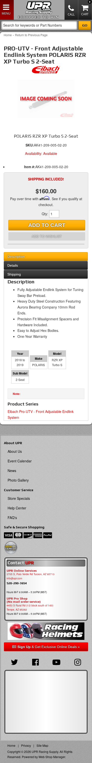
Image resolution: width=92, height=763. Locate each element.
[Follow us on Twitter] (14, 661)
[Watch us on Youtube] (56, 661)
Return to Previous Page (31, 35)
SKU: (30, 145)
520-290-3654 (17, 583)
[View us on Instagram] (77, 661)
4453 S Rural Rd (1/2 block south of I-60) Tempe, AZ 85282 (30, 607)
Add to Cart (46, 225)
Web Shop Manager (52, 757)
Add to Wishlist (47, 236)
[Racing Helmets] (46, 631)
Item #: (29, 166)
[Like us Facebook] (35, 661)
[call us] (71, 10)
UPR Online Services (22, 570)
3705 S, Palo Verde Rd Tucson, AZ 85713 (30, 574)
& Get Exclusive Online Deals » (48, 647)
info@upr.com (14, 578)
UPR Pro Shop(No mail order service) (24, 600)
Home (8, 35)
